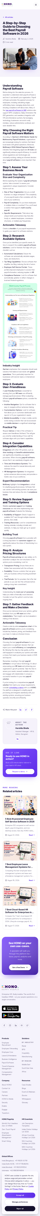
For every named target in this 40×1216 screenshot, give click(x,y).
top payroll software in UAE (16, 110)
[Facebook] (4, 1025)
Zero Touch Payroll (8, 1129)
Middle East (26, 1064)
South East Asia (27, 1068)
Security (5, 1102)
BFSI (23, 1049)
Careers (5, 1092)
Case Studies (26, 1085)
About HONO (7, 1085)
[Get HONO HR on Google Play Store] (11, 1015)
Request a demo (18, 771)
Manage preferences (20, 1202)
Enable (4, 1106)
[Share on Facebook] (31, 710)
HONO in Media (7, 1099)
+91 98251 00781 (21, 1160)
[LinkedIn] (15, 1025)
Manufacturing (27, 1056)
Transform (5, 1113)
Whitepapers (26, 1099)
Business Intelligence (9, 1059)
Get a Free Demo (18, 967)
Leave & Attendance (9, 1055)
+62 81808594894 (17, 1170)
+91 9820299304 (20, 1167)
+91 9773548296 (22, 1164)
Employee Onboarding (10, 1048)
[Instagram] (10, 1025)
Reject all (20, 1209)
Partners (5, 1095)
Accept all (20, 1195)
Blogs (24, 1088)
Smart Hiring (6, 1141)
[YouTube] (21, 1025)
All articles (9, 17)
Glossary (25, 1102)
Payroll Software (8, 1063)
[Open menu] (35, 4)
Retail (24, 1046)
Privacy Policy (18, 1189)
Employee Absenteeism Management (6, 1135)
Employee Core (7, 1052)
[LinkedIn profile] (17, 739)
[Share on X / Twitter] (26, 710)
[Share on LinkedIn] (20, 710)
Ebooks (24, 1095)
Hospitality (25, 1053)
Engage (4, 1109)
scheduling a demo (16, 688)
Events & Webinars (28, 1092)
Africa (24, 1071)
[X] (27, 1025)
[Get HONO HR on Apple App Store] (10, 1008)
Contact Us (6, 1088)
